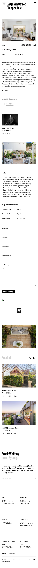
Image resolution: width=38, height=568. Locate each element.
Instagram (12, 553)
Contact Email (5, 246)
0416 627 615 (6, 134)
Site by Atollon (32, 559)
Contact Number (6, 255)
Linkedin (4, 553)
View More (32, 358)
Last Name (4, 237)
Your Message (5, 265)
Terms (21, 559)
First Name (5, 228)
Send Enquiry (8, 291)
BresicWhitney (10, 454)
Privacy (15, 559)
